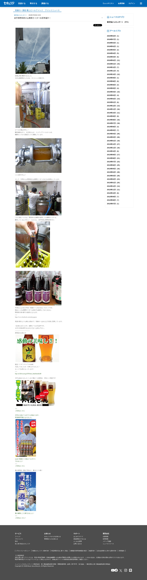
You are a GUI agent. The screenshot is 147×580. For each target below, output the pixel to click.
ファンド (17, 536)
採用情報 (105, 539)
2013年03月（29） (114, 176)
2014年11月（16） (114, 109)
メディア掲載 (107, 541)
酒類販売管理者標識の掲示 (78, 551)
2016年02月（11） (114, 60)
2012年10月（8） (113, 193)
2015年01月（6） (113, 102)
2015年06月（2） (113, 85)
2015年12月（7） (113, 67)
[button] (29, 533)
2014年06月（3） (113, 127)
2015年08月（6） (113, 81)
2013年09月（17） (114, 155)
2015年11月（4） (113, 71)
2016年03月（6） (113, 57)
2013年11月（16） (114, 148)
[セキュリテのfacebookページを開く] (115, 571)
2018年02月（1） (113, 46)
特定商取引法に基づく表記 (59, 551)
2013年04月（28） (114, 172)
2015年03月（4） (113, 95)
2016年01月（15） (114, 64)
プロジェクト (19, 539)
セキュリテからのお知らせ (52, 536)
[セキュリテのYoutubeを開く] (112, 571)
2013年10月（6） (113, 151)
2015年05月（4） (113, 88)
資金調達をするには (80, 539)
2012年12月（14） (114, 186)
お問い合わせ (78, 544)
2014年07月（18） (114, 123)
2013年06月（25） (114, 165)
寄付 (16, 541)
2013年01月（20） (114, 183)
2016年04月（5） (113, 53)
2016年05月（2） (113, 50)
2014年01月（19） (114, 141)
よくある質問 (78, 541)
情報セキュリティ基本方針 (40, 551)
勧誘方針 (92, 551)
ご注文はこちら (20, 411)
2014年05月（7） (113, 130)
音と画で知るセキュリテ (22, 544)
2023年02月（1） (113, 36)
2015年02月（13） (114, 99)
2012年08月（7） (113, 200)
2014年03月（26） (114, 137)
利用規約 (121, 551)
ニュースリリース (108, 544)
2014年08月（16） (114, 120)
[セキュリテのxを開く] (120, 570)
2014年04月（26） (114, 134)
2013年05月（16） (114, 169)
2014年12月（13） (114, 106)
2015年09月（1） (113, 78)
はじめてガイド (78, 536)
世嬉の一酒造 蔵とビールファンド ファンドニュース (37, 10)
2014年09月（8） (113, 116)
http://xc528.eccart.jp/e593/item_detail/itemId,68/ (28, 374)
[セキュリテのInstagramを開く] (125, 571)
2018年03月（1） (113, 43)
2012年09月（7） (113, 197)
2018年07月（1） (113, 39)
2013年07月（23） (114, 162)
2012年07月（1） (113, 204)
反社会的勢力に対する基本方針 (106, 551)
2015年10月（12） (114, 74)
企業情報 (105, 536)
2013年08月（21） (114, 158)
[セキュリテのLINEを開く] (130, 571)
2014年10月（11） (114, 113)
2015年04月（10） (114, 92)
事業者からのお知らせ (51, 539)
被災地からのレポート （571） (118, 22)
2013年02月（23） (114, 179)
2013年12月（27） (114, 144)
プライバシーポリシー (23, 551)
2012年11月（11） (114, 190)
